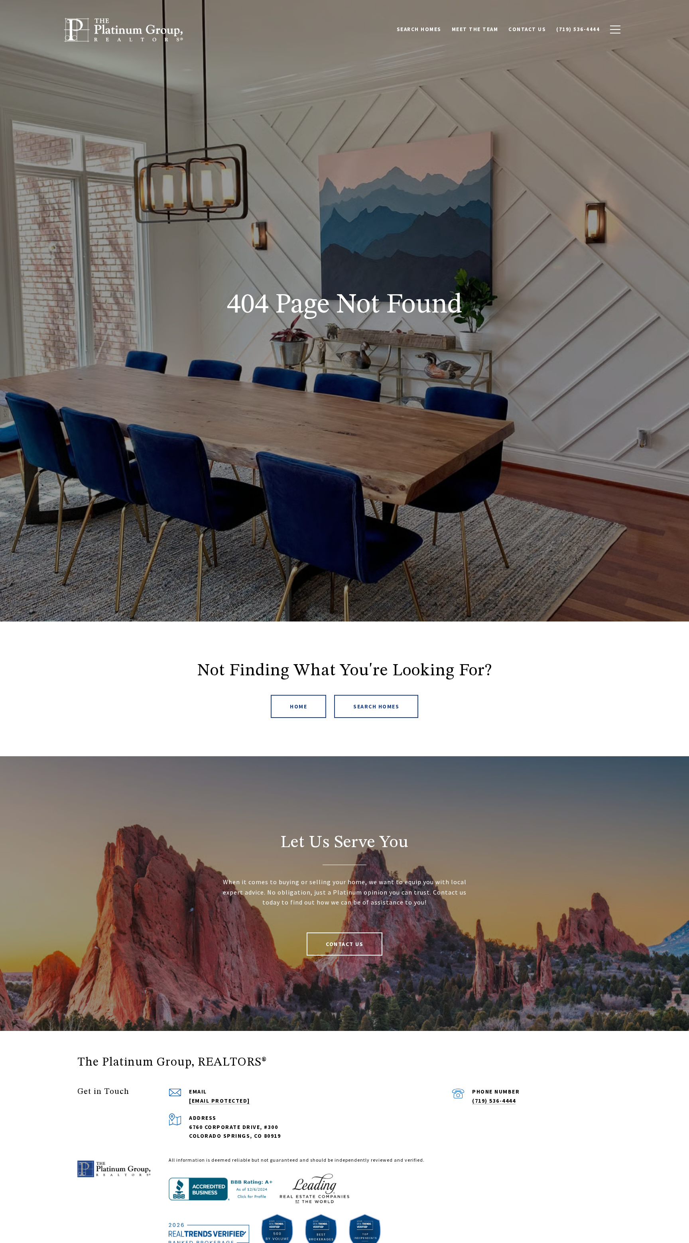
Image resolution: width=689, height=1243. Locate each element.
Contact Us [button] (344, 944)
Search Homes (376, 706)
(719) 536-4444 (494, 1100)
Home (298, 706)
